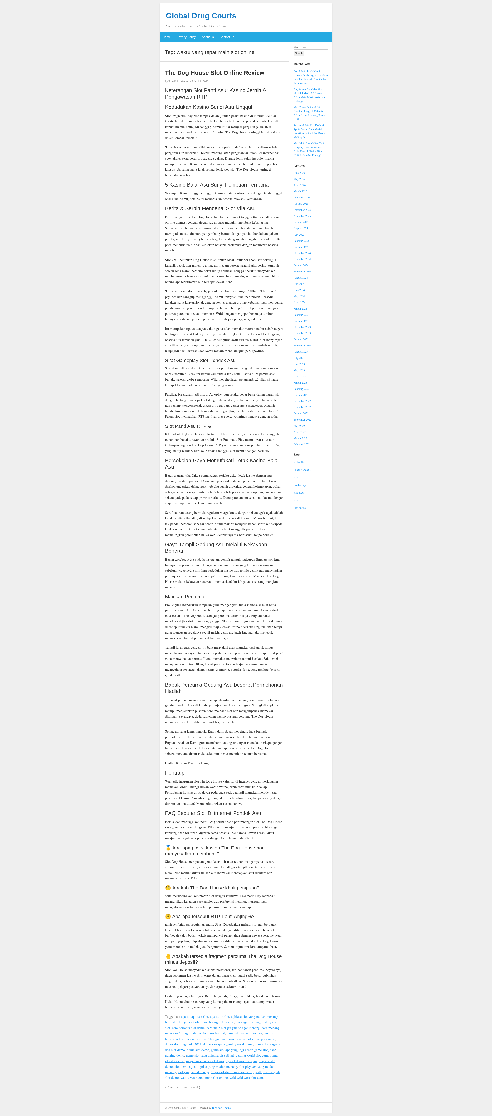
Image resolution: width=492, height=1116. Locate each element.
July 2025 (299, 234)
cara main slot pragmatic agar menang (233, 1027)
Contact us (226, 37)
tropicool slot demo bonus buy (232, 1071)
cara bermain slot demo (188, 1027)
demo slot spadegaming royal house (228, 1044)
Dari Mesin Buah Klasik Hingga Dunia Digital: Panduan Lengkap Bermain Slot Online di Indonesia (311, 77)
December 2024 (302, 253)
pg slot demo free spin (241, 1061)
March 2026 (300, 191)
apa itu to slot (219, 1016)
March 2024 (300, 308)
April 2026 (300, 185)
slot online (299, 462)
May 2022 (299, 426)
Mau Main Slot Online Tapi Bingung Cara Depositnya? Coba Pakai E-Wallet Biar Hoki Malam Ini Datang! (309, 149)
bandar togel (300, 485)
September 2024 (302, 271)
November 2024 (302, 259)
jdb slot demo (174, 1061)
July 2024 (299, 284)
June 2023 (299, 364)
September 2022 (302, 419)
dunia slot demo (198, 1049)
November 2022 (302, 407)
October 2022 (301, 413)
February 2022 (302, 444)
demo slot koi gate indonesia (215, 1038)
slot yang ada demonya (193, 1071)
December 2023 (302, 327)
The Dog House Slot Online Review (214, 72)
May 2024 (299, 296)
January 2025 (301, 247)
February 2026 (302, 197)
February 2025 (302, 240)
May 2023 (299, 370)
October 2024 (301, 265)
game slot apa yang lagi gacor (231, 1049)
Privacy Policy (186, 37)
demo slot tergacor (268, 1044)
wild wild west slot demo (247, 1077)
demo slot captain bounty (244, 1033)
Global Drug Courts (201, 16)
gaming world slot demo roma (257, 1055)
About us (208, 37)
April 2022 (300, 432)
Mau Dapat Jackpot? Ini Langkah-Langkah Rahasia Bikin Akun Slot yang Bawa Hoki (309, 113)
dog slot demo (175, 1049)
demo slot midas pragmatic (256, 1038)
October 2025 (301, 222)
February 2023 (302, 389)
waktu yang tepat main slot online (204, 1077)
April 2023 (300, 376)
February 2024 (302, 314)
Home (166, 37)
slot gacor (299, 492)
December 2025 (302, 210)
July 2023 (299, 358)
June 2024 (299, 290)
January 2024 (301, 321)
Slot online (300, 508)
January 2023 (301, 395)
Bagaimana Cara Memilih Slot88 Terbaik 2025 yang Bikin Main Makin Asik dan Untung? (309, 95)
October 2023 (301, 339)
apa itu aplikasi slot (194, 1016)
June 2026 (299, 173)
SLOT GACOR (302, 469)
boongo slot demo (221, 1022)
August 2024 (301, 277)
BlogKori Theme (221, 1107)
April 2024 (300, 302)
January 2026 (301, 203)
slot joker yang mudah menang (215, 1066)
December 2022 (302, 401)
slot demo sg (183, 1066)
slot (296, 477)
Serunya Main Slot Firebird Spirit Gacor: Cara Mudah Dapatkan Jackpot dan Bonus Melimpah (309, 131)
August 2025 (301, 228)
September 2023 (302, 345)
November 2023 (302, 333)
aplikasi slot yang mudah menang (254, 1016)
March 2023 (300, 382)
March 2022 (300, 438)
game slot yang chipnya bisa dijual (210, 1055)
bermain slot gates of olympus (186, 1022)
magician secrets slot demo (205, 1061)
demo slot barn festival (209, 1033)
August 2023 (301, 351)
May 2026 (299, 179)
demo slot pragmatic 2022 (183, 1044)
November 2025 (302, 216)
